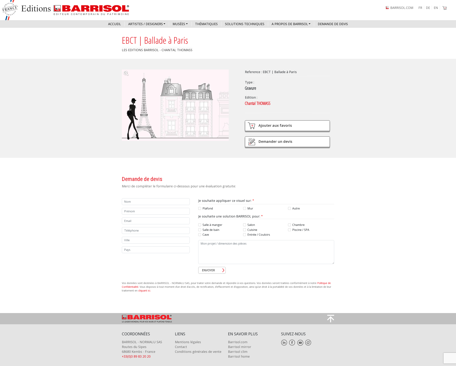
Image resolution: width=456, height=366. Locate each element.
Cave (206, 235)
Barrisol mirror (239, 347)
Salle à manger (212, 225)
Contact (181, 347)
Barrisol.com (237, 342)
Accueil (114, 24)
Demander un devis (275, 141)
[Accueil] (68, 10)
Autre (296, 208)
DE (428, 8)
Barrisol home (239, 356)
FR (420, 8)
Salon (251, 225)
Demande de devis (333, 24)
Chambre (298, 225)
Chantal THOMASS (257, 103)
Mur (250, 208)
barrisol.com (401, 8)
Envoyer (208, 270)
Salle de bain (211, 230)
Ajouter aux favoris (275, 125)
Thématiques (206, 24)
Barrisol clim (237, 351)
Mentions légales (188, 342)
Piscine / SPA (300, 230)
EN (436, 8)
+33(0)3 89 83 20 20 (136, 356)
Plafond (208, 208)
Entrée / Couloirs (258, 235)
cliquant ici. (144, 290)
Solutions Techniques (244, 24)
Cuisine (252, 230)
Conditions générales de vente (198, 351)
